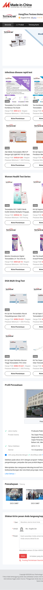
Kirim (23, 556)
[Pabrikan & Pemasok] (17, 5)
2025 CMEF (14, 503)
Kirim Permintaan (17, 118)
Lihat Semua (9, 473)
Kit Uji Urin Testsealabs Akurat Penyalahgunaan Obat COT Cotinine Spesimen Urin (16, 316)
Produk (21, 25)
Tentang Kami (34, 25)
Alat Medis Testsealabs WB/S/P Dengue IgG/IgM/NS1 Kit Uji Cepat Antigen (17, 154)
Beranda (8, 25)
